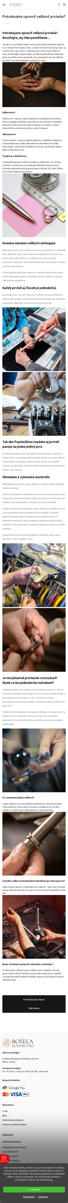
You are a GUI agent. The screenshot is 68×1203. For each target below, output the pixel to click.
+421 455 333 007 (10, 1151)
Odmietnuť (43, 1196)
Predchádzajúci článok (34, 999)
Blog (4, 1115)
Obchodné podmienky (12, 1120)
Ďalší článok (34, 1008)
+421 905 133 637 (10, 1156)
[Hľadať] (59, 4)
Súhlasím (35, 1189)
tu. (51, 1179)
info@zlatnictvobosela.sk (14, 1147)
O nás (5, 1111)
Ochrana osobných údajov (14, 1124)
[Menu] (4, 5)
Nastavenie (29, 1197)
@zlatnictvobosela (11, 1160)
